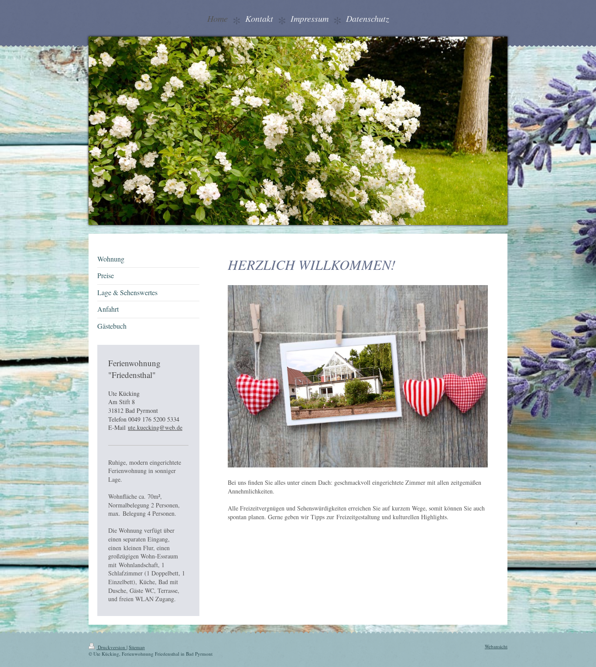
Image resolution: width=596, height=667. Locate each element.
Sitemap (137, 647)
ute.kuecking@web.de (155, 427)
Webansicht (496, 646)
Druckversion (111, 647)
